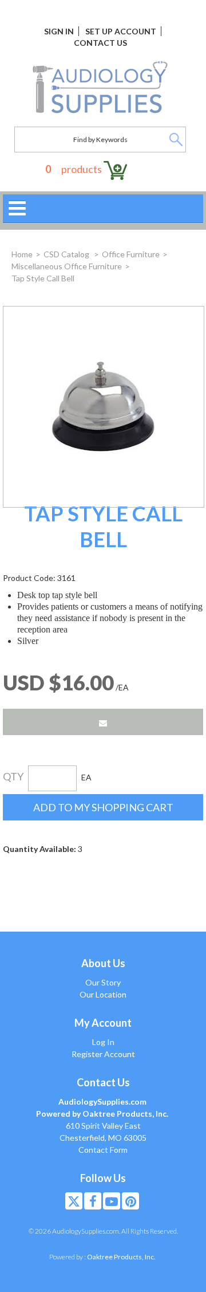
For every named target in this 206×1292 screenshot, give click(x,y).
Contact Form (103, 1149)
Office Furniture (131, 254)
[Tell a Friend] (103, 722)
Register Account (103, 1054)
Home (22, 254)
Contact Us (100, 43)
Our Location (103, 994)
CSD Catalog (67, 254)
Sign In (59, 31)
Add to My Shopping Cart (103, 807)
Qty (13, 776)
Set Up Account (120, 31)
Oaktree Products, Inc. (121, 1256)
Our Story (103, 982)
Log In (103, 1042)
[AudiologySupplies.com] (100, 87)
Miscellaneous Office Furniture (66, 266)
